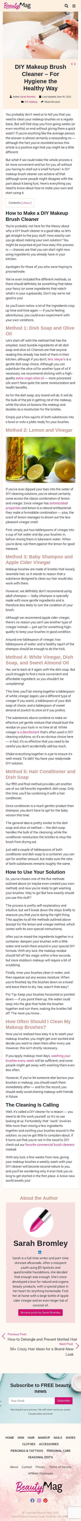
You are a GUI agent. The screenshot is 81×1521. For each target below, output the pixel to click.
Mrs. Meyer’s (57, 359)
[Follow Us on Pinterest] (45, 1501)
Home (9, 1437)
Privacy (40, 1467)
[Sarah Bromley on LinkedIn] (39, 1252)
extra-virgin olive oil (30, 378)
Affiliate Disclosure (40, 1473)
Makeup (33, 102)
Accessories (49, 1444)
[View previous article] (71, 63)
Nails (58, 1437)
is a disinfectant (28, 732)
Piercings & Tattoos (27, 1451)
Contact (27, 1467)
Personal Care (58, 1451)
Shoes (71, 1437)
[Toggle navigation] (74, 6)
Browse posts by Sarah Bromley (40, 1312)
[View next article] (74, 63)
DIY (26, 102)
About (14, 1467)
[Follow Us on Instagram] (39, 1501)
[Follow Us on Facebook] (32, 1501)
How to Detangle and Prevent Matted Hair (42, 1337)
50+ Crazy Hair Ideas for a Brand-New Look (41, 1349)
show (26, 202)
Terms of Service (60, 1467)
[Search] (67, 5)
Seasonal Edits (40, 1457)
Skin (21, 1437)
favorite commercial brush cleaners (49, 1145)
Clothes (28, 1444)
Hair (31, 1437)
